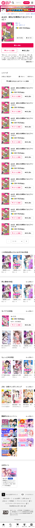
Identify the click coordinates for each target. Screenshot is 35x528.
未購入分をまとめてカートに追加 (18, 81)
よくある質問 (16, 498)
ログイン (18, 2)
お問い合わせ (25, 498)
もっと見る (29, 281)
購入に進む (17, 45)
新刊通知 (20, 38)
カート (17, 526)
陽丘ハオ (18, 23)
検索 (10, 526)
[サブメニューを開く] (32, 2)
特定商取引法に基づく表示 (17, 506)
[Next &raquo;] (26, 241)
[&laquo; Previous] (8, 241)
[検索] (13, 2)
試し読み (26, 50)
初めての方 (24, 526)
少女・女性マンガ (20, 25)
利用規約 (11, 501)
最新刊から (30, 76)
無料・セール (31, 526)
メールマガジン (29, 494)
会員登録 (26, 2)
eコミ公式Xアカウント (10, 495)
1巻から (23, 76)
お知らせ (4, 501)
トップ (3, 526)
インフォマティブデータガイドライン (15, 503)
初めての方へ (6, 498)
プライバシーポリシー (23, 501)
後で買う (30, 38)
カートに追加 (10, 50)
